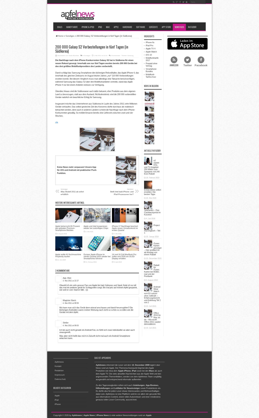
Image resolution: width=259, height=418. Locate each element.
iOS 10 (149, 55)
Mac (108, 27)
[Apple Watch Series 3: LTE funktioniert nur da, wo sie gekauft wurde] (149, 128)
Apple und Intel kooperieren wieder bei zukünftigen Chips (96, 227)
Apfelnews (59, 362)
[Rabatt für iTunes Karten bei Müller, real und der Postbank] (148, 265)
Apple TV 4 (150, 48)
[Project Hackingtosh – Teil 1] (148, 225)
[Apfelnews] (76, 15)
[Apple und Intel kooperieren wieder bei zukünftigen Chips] (97, 215)
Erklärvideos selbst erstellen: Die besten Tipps (152, 192)
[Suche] (204, 2)
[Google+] (176, 2)
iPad (100, 27)
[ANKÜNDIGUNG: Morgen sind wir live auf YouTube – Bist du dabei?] (149, 107)
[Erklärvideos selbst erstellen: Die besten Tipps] (148, 184)
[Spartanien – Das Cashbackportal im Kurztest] (148, 205)
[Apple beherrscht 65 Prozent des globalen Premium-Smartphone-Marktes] (68, 215)
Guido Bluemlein (74, 55)
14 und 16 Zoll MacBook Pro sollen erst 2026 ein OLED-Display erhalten (124, 256)
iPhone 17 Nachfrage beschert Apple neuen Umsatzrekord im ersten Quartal (125, 228)
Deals (59, 27)
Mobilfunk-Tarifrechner (151, 75)
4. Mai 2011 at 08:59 (71, 303)
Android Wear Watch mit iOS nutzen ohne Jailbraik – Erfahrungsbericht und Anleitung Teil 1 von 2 (152, 295)
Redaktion (59, 370)
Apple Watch (151, 52)
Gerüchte (153, 27)
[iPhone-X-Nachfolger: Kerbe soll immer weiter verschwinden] (149, 96)
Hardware (127, 27)
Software (140, 27)
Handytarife (72, 27)
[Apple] (186, 2)
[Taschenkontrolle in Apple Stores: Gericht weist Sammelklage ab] (149, 118)
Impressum (60, 375)
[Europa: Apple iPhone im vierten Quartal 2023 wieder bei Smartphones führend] (97, 243)
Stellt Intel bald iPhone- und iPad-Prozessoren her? (122, 191)
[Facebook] (180, 2)
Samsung (130, 55)
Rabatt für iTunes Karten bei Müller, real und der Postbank (151, 270)
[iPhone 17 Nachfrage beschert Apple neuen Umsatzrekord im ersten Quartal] (125, 215)
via (56, 122)
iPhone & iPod (88, 27)
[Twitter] (183, 2)
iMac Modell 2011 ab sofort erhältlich (72, 191)
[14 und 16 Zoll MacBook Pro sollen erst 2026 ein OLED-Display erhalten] (125, 243)
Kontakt (58, 366)
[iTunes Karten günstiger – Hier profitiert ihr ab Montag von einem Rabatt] (148, 243)
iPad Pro (149, 45)
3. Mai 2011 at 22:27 (71, 281)
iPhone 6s (150, 42)
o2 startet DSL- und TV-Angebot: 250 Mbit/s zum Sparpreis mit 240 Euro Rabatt (152, 167)
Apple (116, 27)
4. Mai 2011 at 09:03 (71, 325)
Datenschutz (60, 379)
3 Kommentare (115, 55)
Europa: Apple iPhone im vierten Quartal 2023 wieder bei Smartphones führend (97, 256)
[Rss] (173, 2)
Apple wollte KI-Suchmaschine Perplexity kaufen (68, 255)
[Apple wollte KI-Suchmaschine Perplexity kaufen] (68, 243)
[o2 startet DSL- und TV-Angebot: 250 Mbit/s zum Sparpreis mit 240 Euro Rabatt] (148, 160)
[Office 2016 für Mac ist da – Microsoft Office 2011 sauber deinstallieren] (148, 313)
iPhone (58, 404)
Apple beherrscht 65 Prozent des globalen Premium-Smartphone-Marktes (67, 228)
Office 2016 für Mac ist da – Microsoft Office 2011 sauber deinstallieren (152, 318)
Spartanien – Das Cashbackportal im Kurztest (152, 212)
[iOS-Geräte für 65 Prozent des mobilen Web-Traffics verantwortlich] (149, 139)
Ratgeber (192, 27)
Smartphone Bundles (151, 70)
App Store (166, 27)
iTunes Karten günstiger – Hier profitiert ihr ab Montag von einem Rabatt (153, 249)
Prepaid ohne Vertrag (151, 64)
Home (60, 36)
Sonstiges (179, 27)
